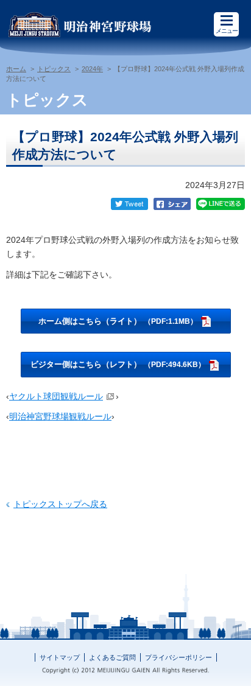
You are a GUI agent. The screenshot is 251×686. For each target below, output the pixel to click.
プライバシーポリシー (178, 657)
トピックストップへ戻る (60, 504)
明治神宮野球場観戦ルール (60, 416)
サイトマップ (60, 657)
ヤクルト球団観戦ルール (56, 396)
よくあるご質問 (112, 657)
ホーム (16, 68)
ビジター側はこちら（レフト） (117, 364)
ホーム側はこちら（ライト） (117, 321)
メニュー (227, 30)
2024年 (92, 68)
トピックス (54, 68)
